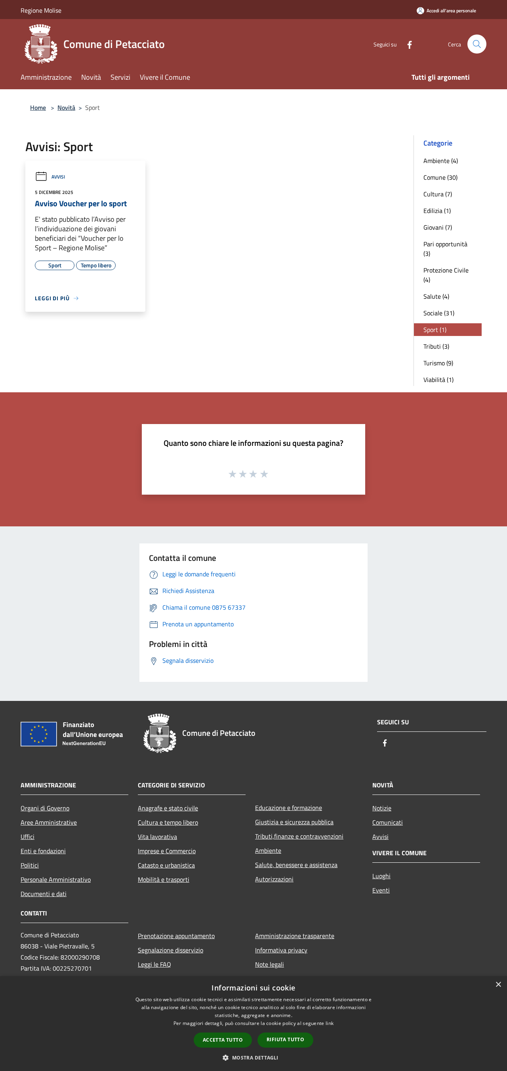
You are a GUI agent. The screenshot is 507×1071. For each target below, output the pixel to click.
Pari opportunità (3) (445, 248)
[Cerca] (476, 44)
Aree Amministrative (49, 822)
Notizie (381, 808)
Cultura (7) (437, 194)
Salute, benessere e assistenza (296, 864)
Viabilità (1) (438, 379)
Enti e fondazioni (43, 851)
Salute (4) (436, 296)
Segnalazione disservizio (170, 950)
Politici (30, 865)
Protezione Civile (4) (446, 274)
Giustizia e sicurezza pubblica (294, 822)
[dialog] (253, 1023)
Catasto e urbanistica (166, 865)
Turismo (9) (438, 363)
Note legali (269, 964)
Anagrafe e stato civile (168, 808)
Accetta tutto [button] (223, 1039)
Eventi (381, 890)
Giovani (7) (437, 227)
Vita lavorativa (157, 836)
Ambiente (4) (440, 160)
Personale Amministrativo (56, 879)
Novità (66, 107)
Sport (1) (434, 329)
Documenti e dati (44, 893)
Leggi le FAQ (154, 964)
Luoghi (381, 876)
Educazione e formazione (288, 807)
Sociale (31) (438, 313)
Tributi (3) (436, 346)
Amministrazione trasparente (294, 935)
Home (38, 107)
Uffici (27, 836)
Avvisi (58, 176)
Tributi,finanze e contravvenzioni (299, 836)
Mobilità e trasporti (163, 879)
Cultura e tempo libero (168, 822)
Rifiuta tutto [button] (285, 1039)
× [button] (498, 985)
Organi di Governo (45, 808)
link (330, 1023)
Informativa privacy (281, 950)
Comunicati (387, 822)
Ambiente (268, 850)
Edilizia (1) (437, 210)
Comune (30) (440, 177)
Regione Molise (41, 10)
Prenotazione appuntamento (176, 935)
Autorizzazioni (274, 879)
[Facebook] (406, 43)
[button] (253, 1057)
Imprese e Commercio (167, 851)
